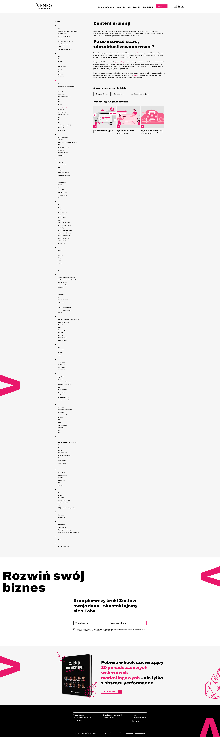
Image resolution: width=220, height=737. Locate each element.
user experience (136, 53)
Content (60, 104)
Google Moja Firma (63, 228)
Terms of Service (139, 733)
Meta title (60, 335)
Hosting (60, 250)
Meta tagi (60, 332)
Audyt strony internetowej (65, 49)
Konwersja (61, 287)
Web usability (61, 524)
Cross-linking (61, 130)
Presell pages (61, 392)
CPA (59, 117)
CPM (59, 122)
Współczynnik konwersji (64, 530)
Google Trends (62, 240)
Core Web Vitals (62, 112)
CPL (59, 120)
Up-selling (60, 495)
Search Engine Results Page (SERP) (68, 442)
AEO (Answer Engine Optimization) (68, 31)
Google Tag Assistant (64, 235)
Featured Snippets (63, 190)
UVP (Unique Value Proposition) (67, 508)
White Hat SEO (62, 527)
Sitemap (60, 450)
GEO (59, 204)
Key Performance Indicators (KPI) (67, 280)
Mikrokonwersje (62, 337)
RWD (59, 433)
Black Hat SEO (62, 66)
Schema (60, 440)
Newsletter (61, 350)
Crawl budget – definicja (64, 125)
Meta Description (62, 330)
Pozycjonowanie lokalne (64, 384)
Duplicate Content (63, 152)
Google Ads (61, 210)
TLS (59, 483)
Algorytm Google (62, 33)
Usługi (119, 7)
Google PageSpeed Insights (65, 230)
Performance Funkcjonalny (107, 7)
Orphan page (61, 369)
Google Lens (61, 220)
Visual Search (61, 517)
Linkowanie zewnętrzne (64, 310)
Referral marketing (63, 414)
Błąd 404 (60, 71)
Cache (59, 89)
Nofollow (60, 352)
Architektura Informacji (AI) (65, 41)
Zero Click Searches (63, 546)
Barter (59, 64)
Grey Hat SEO (61, 243)
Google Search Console (64, 233)
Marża (59, 327)
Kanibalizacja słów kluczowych (66, 277)
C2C (59, 83)
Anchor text (61, 39)
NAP (59, 347)
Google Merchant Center (65, 225)
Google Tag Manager (63, 238)
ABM (59, 28)
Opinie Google (61, 367)
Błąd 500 (60, 74)
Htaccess (60, 255)
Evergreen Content (63, 170)
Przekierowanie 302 (63, 400)
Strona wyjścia (62, 463)
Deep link (60, 139)
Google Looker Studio (64, 222)
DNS (59, 145)
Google (60, 207)
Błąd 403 (60, 69)
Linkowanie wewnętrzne (64, 307)
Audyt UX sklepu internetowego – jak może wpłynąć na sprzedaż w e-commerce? (152, 132)
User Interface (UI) (63, 503)
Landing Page (61, 294)
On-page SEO (61, 364)
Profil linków (61, 395)
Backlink (60, 61)
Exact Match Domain (63, 172)
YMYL (59, 539)
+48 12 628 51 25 (111, 718)
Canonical (60, 91)
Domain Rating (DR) (63, 147)
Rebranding (61, 412)
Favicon (60, 187)
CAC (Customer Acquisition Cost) (67, 86)
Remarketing (61, 417)
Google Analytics (62, 212)
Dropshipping (61, 150)
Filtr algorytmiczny (63, 195)
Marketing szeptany (63, 322)
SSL (59, 458)
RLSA (59, 420)
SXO (59, 465)
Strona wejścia (62, 460)
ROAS (59, 422)
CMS (59, 101)
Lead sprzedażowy (63, 299)
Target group (61, 472)
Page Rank (61, 377)
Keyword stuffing (62, 285)
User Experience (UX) (64, 500)
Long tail (60, 312)
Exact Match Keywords (64, 175)
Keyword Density (62, 282)
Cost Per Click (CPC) (63, 114)
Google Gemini (62, 217)
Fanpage (60, 184)
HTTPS (60, 263)
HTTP (59, 260)
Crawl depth (61, 127)
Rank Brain (61, 407)
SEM (59, 445)
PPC (59, 387)
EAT (59, 167)
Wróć (58, 21)
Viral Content (61, 515)
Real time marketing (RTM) (65, 409)
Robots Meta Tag (62, 425)
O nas (135, 7)
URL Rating (61, 497)
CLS (59, 99)
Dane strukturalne (63, 137)
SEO (59, 447)
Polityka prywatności (140, 718)
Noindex (60, 355)
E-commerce (61, 162)
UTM (59, 505)
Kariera (135, 715)
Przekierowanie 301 (63, 397)
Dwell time (61, 155)
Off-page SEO (62, 362)
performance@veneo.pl (113, 715)
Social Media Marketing (64, 455)
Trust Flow (61, 485)
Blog (139, 7)
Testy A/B (60, 477)
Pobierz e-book (109, 692)
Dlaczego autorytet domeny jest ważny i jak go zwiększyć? (103, 131)
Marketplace (61, 325)
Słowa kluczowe (62, 452)
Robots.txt (61, 427)
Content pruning (62, 107)
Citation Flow (61, 94)
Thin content (61, 480)
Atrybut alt (61, 46)
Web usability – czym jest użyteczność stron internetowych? (126, 132)
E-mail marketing (62, 165)
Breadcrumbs (61, 76)
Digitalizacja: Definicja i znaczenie (67, 142)
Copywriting (61, 109)
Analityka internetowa (64, 36)
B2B (59, 56)
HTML (59, 258)
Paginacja (60, 379)
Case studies (127, 7)
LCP (59, 297)
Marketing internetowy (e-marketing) (68, 319)
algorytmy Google (119, 62)
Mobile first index (62, 340)
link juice (136, 75)
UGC (59, 492)
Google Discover (62, 215)
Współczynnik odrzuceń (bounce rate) (68, 532)
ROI (59, 430)
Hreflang (60, 253)
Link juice (60, 305)
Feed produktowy (62, 192)
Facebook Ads (62, 182)
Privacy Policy (129, 733)
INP (58, 270)
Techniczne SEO (62, 475)
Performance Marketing (64, 382)
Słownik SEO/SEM (148, 7)
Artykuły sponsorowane (64, 44)
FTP (59, 197)
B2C (59, 58)
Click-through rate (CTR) (64, 96)
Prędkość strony (62, 389)
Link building (61, 302)
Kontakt (160, 6)
